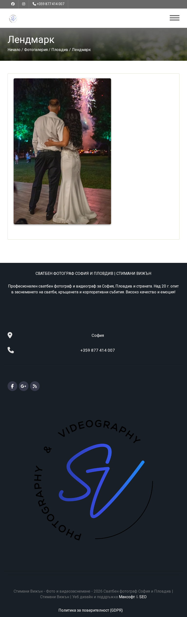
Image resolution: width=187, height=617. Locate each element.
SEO (143, 597)
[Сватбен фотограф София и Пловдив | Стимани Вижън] (13, 18)
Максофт (127, 597)
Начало (14, 49)
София (98, 335)
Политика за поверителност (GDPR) (90, 610)
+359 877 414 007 (50, 4)
